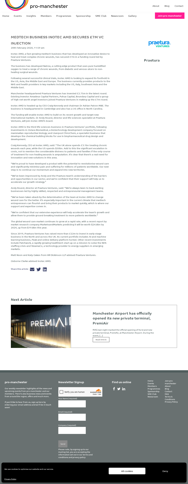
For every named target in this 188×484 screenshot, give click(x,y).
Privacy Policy (10, 478)
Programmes (63, 16)
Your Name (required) (67, 398)
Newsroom (117, 16)
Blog (166, 6)
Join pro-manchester (170, 16)
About (155, 6)
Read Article (101, 339)
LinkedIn (123, 389)
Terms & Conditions (170, 398)
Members (46, 16)
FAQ (167, 394)
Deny (165, 471)
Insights (31, 16)
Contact (179, 6)
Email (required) (65, 412)
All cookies (127, 471)
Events (18, 16)
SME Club (100, 16)
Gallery (132, 16)
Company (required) (67, 425)
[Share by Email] (32, 270)
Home (5, 16)
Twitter (119, 389)
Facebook (114, 389)
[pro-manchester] (27, 6)
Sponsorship (83, 16)
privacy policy (79, 457)
